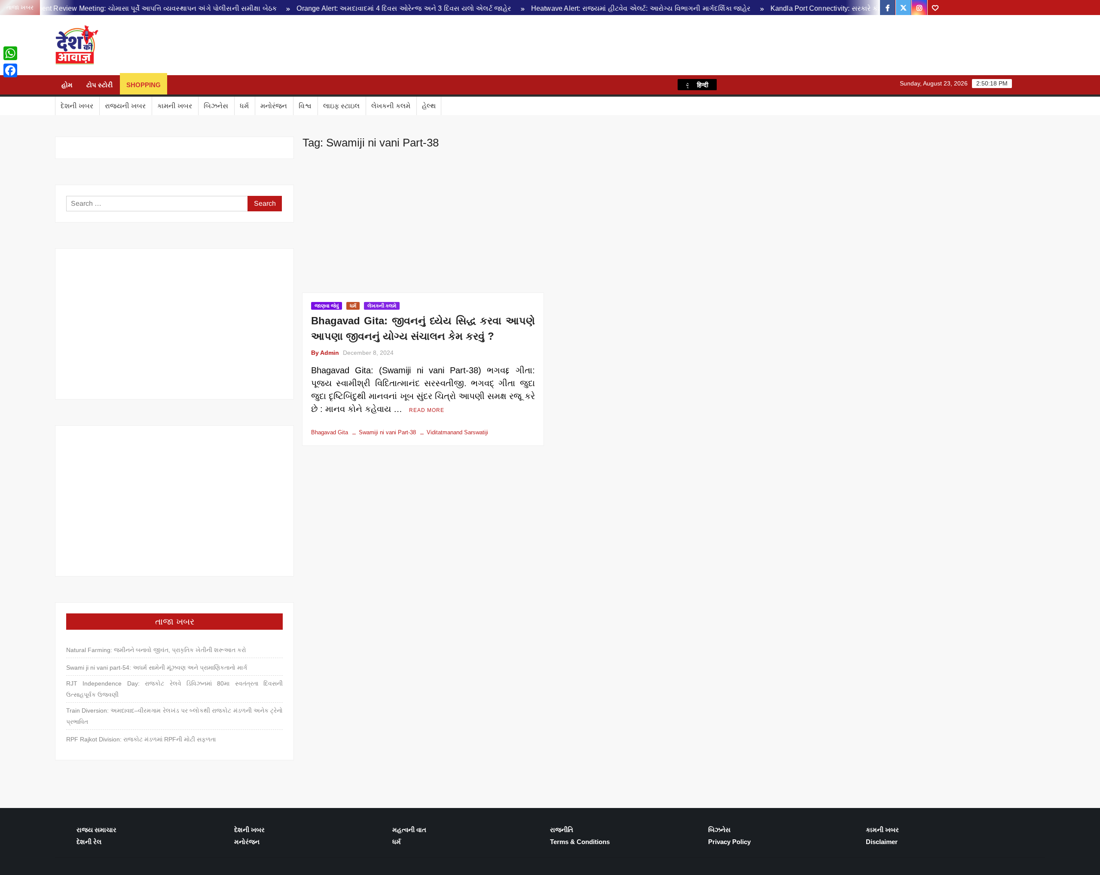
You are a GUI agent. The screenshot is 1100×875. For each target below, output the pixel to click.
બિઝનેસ (216, 106)
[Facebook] (10, 70)
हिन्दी (702, 84)
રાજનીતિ (561, 829)
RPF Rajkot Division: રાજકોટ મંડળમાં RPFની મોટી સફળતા (141, 739)
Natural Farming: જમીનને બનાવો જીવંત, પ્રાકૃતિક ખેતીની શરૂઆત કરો (156, 649)
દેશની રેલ (88, 841)
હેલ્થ (429, 106)
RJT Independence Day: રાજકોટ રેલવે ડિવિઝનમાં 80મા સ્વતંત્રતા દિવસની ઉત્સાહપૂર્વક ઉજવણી (174, 689)
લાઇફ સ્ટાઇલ (341, 106)
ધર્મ (244, 106)
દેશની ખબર (77, 106)
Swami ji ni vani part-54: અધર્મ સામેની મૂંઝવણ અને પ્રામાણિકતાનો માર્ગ (156, 667)
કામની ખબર (174, 106)
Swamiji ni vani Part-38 (387, 432)
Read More (426, 410)
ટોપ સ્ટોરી (99, 84)
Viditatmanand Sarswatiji (457, 432)
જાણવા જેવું (327, 306)
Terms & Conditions (580, 841)
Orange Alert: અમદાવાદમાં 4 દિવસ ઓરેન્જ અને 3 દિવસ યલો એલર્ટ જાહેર (364, 8)
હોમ (67, 84)
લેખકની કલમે (390, 106)
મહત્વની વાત (409, 829)
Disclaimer (882, 841)
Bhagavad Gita (329, 432)
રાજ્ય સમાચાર (96, 829)
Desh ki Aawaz (175, 45)
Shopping (143, 84)
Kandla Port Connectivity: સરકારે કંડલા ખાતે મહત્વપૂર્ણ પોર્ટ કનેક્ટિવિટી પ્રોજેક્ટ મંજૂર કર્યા (862, 8)
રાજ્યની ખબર (125, 106)
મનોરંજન (273, 106)
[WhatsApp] (10, 53)
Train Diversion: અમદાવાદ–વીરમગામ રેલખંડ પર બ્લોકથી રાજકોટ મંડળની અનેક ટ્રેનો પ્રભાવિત (174, 716)
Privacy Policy (729, 841)
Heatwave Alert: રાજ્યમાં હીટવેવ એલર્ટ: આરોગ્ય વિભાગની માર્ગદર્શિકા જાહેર (600, 8)
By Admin (325, 352)
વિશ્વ (305, 106)
